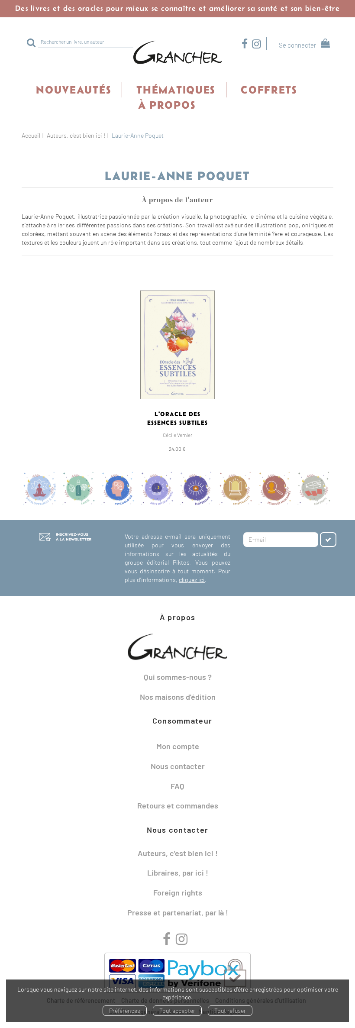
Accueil (31, 135)
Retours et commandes (177, 805)
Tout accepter (177, 1010)
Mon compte (177, 746)
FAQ (177, 786)
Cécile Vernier (177, 435)
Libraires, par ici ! (177, 872)
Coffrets (269, 90)
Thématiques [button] (175, 90)
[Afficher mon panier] (323, 44)
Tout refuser (230, 1010)
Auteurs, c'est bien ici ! (76, 135)
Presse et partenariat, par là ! (177, 912)
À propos (167, 105)
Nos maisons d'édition (178, 696)
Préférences (124, 1010)
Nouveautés (73, 90)
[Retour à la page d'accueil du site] (177, 53)
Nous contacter (178, 766)
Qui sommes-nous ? (178, 677)
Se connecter (297, 45)
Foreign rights (177, 892)
